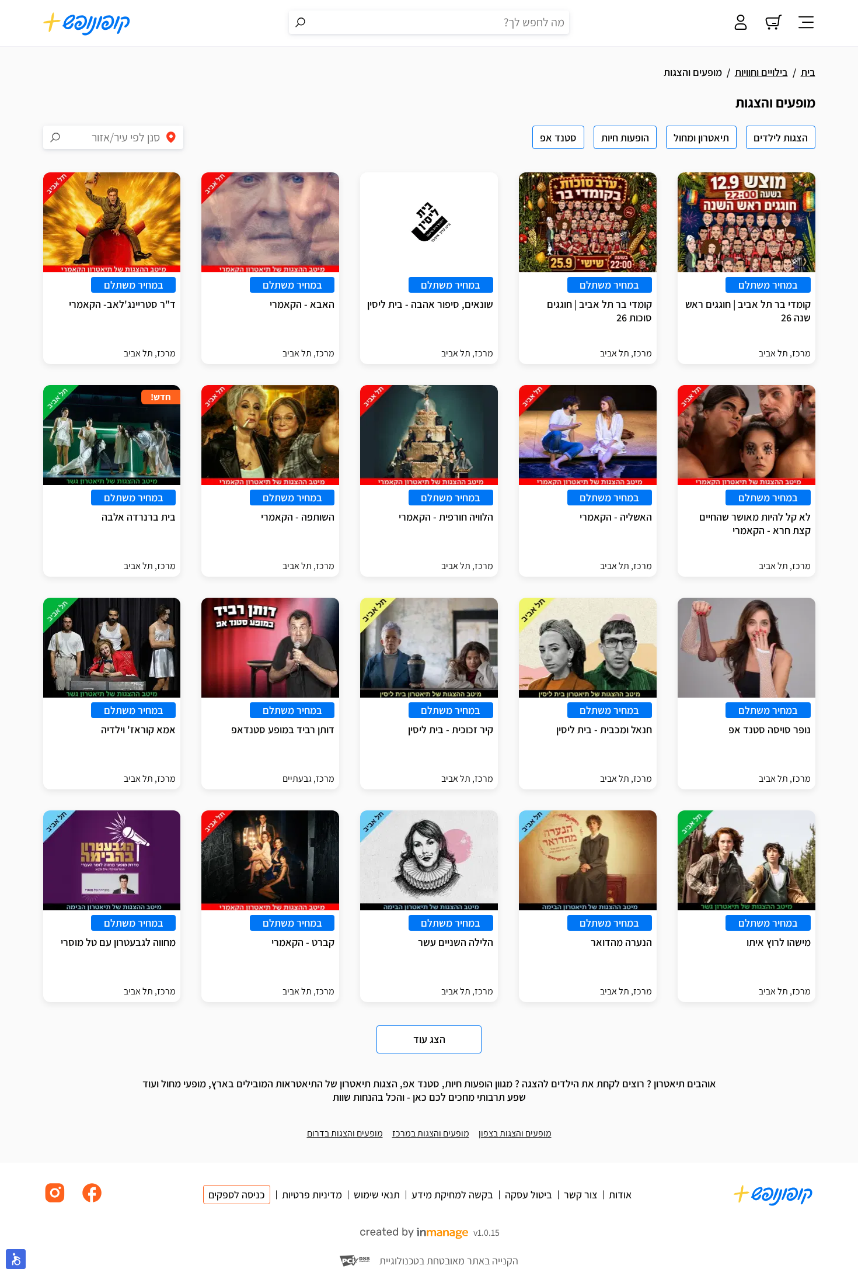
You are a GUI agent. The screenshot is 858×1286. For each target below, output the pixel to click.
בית (808, 72)
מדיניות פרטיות (312, 1194)
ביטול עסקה (528, 1194)
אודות (620, 1194)
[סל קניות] (773, 23)
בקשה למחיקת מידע (452, 1194)
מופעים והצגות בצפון (515, 1133)
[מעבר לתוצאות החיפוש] (300, 22)
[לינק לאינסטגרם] (55, 1201)
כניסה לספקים (236, 1194)
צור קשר (580, 1194)
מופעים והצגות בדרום (345, 1133)
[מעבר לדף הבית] (87, 23)
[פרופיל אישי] (740, 23)
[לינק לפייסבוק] (92, 1201)
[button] (16, 1259)
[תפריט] (806, 23)
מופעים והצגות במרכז (430, 1133)
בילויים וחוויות (761, 72)
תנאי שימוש (377, 1194)
